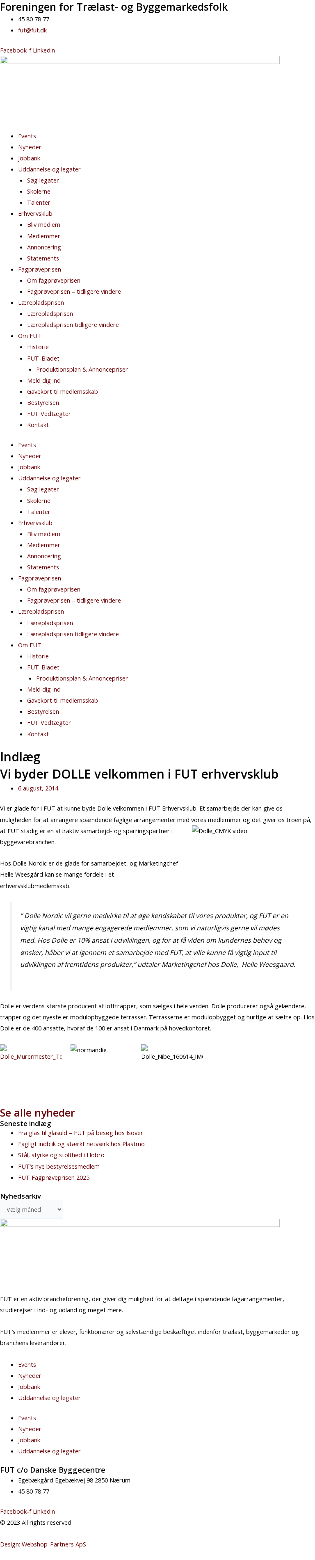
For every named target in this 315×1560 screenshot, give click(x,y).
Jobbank (29, 158)
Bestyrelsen (43, 402)
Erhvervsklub (35, 213)
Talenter (38, 202)
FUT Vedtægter (49, 413)
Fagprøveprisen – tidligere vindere (74, 291)
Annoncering (44, 247)
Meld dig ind (44, 380)
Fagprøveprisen (39, 269)
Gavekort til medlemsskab (62, 391)
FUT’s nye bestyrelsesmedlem (59, 1166)
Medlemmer (43, 236)
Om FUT (29, 335)
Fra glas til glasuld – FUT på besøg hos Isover (80, 1132)
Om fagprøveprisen (53, 280)
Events (27, 136)
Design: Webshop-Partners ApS (43, 1544)
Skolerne (38, 191)
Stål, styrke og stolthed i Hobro (61, 1155)
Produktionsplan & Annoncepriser (82, 369)
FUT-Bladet (43, 358)
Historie (38, 347)
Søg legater (43, 180)
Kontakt (38, 424)
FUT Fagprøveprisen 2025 (53, 1177)
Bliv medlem (43, 224)
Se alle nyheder (37, 1112)
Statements (43, 258)
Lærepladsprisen (41, 302)
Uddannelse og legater (49, 169)
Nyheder (29, 147)
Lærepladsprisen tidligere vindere (73, 324)
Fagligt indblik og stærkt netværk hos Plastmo (81, 1144)
